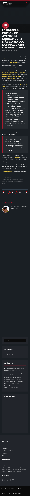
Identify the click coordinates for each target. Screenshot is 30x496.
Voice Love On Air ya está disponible (15, 373)
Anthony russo (14, 179)
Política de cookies (7, 450)
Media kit (4, 455)
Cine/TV (15, 50)
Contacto (4, 448)
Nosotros (4, 453)
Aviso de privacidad (7, 446)
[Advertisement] (15, 277)
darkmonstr (6, 50)
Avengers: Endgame (7, 181)
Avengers (20, 179)
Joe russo (16, 181)
